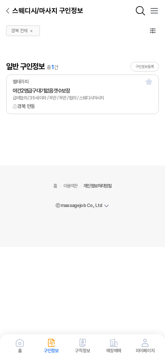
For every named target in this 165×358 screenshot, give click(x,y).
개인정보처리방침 (97, 186)
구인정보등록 (144, 66)
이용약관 (70, 186)
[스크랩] (148, 81)
